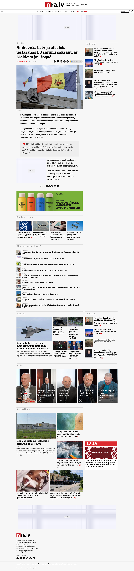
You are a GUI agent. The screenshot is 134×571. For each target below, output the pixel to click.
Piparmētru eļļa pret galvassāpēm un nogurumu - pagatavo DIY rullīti (48, 265)
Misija (28, 564)
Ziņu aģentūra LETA (21, 61)
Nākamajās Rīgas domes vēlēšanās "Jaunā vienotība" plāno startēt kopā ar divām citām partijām (50, 276)
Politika (22, 43)
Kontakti (75, 564)
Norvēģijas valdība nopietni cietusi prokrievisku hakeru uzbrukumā (60, 354)
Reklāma (24, 564)
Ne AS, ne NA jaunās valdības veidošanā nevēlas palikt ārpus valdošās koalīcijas (48, 300)
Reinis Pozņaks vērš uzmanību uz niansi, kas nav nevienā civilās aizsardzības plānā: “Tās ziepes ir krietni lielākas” (105, 84)
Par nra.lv (18, 564)
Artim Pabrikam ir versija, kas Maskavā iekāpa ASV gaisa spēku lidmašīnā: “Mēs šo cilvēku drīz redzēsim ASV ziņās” (105, 52)
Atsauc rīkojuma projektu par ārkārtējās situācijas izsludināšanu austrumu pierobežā (74, 333)
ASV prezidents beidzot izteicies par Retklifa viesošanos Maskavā (74, 355)
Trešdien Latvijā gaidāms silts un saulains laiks (40, 294)
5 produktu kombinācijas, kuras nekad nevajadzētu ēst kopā (44, 270)
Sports (73, 11)
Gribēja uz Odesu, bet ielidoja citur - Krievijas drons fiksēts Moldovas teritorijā (74, 236)
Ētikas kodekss (62, 564)
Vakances (69, 564)
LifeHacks (66, 11)
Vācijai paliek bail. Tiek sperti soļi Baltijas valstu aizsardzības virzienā (68, 433)
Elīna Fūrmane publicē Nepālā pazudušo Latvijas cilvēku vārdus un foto (104, 94)
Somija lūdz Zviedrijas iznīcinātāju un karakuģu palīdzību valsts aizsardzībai (33, 345)
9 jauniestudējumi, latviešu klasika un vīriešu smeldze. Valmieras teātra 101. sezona (50, 253)
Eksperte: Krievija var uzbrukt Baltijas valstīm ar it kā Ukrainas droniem (23, 235)
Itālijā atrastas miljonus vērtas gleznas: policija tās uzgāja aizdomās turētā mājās (57, 236)
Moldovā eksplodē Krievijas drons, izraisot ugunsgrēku (40, 234)
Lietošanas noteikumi (46, 564)
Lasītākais (90, 44)
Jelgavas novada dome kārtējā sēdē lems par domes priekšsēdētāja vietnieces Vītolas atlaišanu (51, 288)
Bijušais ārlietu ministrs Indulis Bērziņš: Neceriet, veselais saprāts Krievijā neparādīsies (50, 306)
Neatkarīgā (40, 11)
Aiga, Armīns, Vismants (72, 6)
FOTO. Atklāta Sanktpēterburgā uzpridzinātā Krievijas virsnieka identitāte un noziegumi (65, 495)
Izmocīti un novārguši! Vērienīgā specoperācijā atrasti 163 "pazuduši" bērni (32, 495)
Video (20, 365)
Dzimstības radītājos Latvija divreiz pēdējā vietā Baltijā (43, 259)
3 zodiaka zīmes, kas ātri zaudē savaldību (37, 282)
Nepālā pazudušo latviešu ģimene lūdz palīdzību (104, 71)
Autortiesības (55, 564)
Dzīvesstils (49, 11)
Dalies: (42, 186)
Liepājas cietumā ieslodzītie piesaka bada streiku (32, 442)
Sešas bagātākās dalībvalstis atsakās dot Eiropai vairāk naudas (59, 331)
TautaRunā (58, 11)
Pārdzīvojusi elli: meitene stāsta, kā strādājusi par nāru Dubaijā (106, 62)
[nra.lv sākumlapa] (54, 4)
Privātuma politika (35, 564)
